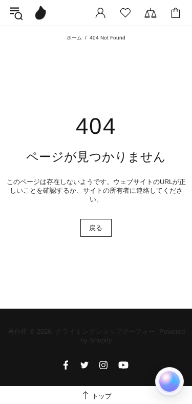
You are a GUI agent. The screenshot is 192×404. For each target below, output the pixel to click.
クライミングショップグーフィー (40, 13)
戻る (96, 228)
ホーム (74, 38)
